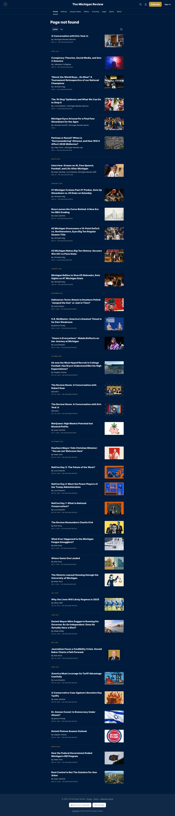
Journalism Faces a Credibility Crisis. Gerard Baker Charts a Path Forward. (76, 651)
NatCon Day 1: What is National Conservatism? (68, 505)
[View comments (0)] (68, 45)
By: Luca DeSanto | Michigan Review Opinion (70, 106)
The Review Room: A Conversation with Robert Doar (73, 387)
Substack (75, 811)
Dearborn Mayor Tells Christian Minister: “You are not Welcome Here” (74, 449)
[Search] (140, 4)
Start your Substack (81, 805)
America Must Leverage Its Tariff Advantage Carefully (76, 675)
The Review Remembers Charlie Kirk (72, 522)
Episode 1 (55, 391)
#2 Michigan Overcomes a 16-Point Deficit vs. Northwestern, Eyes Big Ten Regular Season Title (75, 231)
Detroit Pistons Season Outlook (69, 731)
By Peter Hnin (57, 454)
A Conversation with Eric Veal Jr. (70, 36)
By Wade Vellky (57, 631)
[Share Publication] (145, 4)
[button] (55, 11)
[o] (114, 390)
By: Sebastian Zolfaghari (61, 64)
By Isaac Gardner (58, 215)
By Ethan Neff (56, 603)
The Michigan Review (65, 42)
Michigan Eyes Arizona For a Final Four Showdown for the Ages (73, 120)
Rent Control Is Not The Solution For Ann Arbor (74, 774)
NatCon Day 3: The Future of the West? (73, 467)
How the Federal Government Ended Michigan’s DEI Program (71, 755)
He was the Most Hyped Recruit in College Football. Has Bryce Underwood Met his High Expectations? (76, 365)
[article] (87, 41)
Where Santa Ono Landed (65, 558)
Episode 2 (55, 410)
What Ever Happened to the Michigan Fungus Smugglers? (72, 541)
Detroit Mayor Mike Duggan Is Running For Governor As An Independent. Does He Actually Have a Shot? (75, 624)
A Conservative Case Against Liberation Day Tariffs (76, 694)
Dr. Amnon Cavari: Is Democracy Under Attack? (73, 713)
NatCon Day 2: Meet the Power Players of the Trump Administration (74, 485)
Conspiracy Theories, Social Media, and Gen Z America (76, 59)
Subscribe (155, 4)
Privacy (89, 799)
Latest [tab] (55, 29)
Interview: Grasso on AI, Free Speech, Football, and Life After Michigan (72, 167)
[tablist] (57, 29)
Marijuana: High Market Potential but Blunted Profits (72, 425)
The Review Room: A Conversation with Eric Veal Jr (76, 406)
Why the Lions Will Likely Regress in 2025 (75, 599)
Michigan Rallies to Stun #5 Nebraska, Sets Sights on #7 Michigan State (75, 277)
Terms (96, 799)
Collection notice (106, 799)
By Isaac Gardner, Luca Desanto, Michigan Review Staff (73, 172)
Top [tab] (61, 29)
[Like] (52, 45)
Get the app (99, 805)
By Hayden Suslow (59, 372)
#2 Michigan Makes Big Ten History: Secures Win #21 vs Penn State (76, 252)
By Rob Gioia (56, 526)
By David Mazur (57, 306)
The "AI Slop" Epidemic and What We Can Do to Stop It (76, 101)
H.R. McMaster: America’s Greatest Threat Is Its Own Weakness (76, 320)
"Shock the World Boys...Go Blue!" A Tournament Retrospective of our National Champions (75, 80)
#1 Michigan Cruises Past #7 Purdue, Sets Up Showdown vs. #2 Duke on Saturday (76, 191)
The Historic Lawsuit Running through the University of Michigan (74, 576)
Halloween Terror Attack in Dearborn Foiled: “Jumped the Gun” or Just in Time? (76, 301)
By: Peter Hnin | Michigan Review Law (67, 147)
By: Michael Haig (58, 86)
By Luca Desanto (58, 344)
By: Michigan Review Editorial (63, 39)
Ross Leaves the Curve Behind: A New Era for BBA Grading (75, 211)
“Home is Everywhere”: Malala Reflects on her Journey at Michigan (75, 340)
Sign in (168, 4)
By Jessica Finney (58, 325)
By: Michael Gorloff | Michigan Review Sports (70, 125)
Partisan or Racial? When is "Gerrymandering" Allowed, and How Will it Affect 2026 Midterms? (75, 141)
